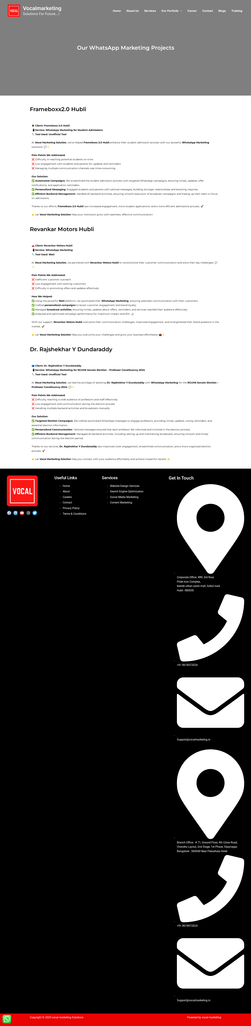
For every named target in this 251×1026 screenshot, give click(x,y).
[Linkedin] (15, 513)
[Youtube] (22, 513)
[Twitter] (34, 513)
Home (117, 10)
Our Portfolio (170, 10)
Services (150, 10)
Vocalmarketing (42, 8)
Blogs (222, 10)
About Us (132, 10)
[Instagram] (28, 513)
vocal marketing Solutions (67, 1017)
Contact (207, 10)
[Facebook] (9, 513)
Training (236, 10)
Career (192, 10)
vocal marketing (211, 1017)
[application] (180, 10)
